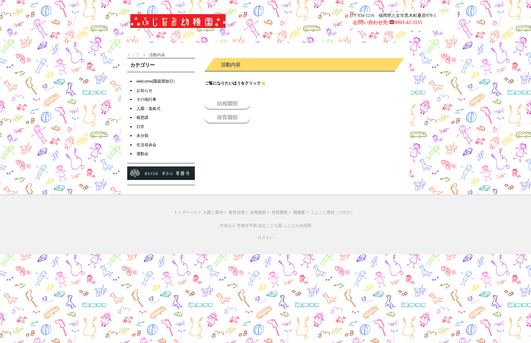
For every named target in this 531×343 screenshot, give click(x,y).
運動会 (142, 153)
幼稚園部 (227, 104)
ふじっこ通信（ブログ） (333, 212)
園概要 (299, 212)
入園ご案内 (213, 212)
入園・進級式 (148, 108)
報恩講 (142, 117)
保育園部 (227, 117)
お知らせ (144, 90)
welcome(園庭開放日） (156, 81)
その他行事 (146, 99)
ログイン (265, 237)
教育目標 (237, 212)
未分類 (142, 135)
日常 (140, 126)
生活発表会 (146, 144)
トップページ (186, 212)
